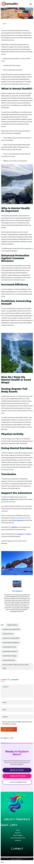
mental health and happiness (11, 642)
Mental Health (24, 15)
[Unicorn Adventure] (10, 5)
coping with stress (8, 634)
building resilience (12, 625)
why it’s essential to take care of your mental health (15, 666)
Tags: (2, 625)
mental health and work (9, 647)
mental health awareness (10, 651)
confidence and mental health (11, 629)
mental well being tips (9, 660)
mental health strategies (9, 656)
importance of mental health (11, 638)
